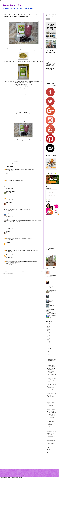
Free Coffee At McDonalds (51, 361)
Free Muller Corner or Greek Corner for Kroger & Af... (51, 419)
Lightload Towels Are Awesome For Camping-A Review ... (51, 360)
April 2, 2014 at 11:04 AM (9, 176)
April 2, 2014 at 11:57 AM (9, 188)
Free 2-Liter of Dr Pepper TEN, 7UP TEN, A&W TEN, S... (51, 385)
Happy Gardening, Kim (9, 191)
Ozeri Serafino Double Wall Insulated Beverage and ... (51, 396)
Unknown (7, 196)
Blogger (23, 475)
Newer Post (5, 271)
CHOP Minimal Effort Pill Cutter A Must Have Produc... (51, 415)
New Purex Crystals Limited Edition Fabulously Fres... (51, 391)
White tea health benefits (12, 263)
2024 (47, 326)
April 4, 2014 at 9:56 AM (9, 251)
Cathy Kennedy (8, 219)
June (48, 351)
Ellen (7, 213)
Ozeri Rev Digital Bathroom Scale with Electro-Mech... (51, 417)
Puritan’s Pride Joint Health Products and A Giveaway (51, 438)
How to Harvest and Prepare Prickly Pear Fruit (52, 296)
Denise (7, 173)
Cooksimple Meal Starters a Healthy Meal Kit (51, 372)
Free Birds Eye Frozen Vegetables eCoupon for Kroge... (51, 366)
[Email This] (14, 161)
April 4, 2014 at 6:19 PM (9, 257)
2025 (47, 324)
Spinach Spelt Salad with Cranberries (50, 444)
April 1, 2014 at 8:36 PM (9, 170)
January (49, 447)
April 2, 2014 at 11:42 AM (9, 181)
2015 (47, 339)
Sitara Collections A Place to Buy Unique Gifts (51, 426)
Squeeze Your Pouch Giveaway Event (51, 381)
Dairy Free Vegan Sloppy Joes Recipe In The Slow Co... (51, 394)
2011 (47, 452)
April (48, 354)
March (49, 355)
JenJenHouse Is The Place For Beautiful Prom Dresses (51, 407)
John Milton (8, 260)
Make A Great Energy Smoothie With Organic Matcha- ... (51, 379)
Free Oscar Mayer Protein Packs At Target (50, 434)
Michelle (7, 184)
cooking (7, 163)
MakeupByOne (8, 231)
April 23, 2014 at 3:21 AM (9, 264)
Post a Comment (7, 266)
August (49, 348)
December (49, 342)
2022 (47, 329)
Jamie (7, 167)
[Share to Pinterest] (17, 161)
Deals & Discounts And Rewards (50, 249)
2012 (47, 450)
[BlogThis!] (15, 161)
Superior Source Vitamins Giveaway (50, 400)
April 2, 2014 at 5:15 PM (9, 210)
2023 (47, 327)
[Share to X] (16, 161)
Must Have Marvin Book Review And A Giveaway (51, 387)
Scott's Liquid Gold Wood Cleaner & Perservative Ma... (51, 376)
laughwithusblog (8, 202)
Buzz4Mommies (8, 236)
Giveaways (14, 10)
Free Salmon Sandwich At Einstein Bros (51, 424)
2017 (47, 336)
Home (23, 271)
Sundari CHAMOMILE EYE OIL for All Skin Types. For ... (51, 412)
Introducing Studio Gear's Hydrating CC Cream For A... (51, 363)
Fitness (23, 10)
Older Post (42, 271)
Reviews (14, 163)
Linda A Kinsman (8, 249)
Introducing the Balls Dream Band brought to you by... (51, 410)
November (49, 343)
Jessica (7, 225)
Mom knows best (4, 505)
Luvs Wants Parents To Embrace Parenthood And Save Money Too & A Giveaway (52, 316)
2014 (47, 341)
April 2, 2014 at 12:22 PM (9, 193)
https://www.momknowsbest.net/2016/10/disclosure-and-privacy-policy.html (13, 472)
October (49, 345)
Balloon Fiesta (29, 10)
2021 (47, 330)
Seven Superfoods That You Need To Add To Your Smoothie (52, 282)
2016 (47, 338)
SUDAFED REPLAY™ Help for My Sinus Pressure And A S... (51, 369)
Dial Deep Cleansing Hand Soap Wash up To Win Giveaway (51, 441)
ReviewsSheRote (8, 179)
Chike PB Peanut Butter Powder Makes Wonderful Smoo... (51, 398)
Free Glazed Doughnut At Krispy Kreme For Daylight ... (51, 429)
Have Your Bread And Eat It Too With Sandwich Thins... (51, 436)
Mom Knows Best (13, 5)
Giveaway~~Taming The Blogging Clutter (52, 305)
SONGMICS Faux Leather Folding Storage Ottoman (52, 300)
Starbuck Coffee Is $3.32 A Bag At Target (51, 432)
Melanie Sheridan (8, 254)
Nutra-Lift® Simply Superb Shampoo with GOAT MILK (51, 374)
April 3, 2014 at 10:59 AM (9, 228)
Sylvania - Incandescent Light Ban (51, 403)
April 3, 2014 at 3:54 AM (9, 216)
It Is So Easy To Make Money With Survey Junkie (52, 286)
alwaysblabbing (8, 208)
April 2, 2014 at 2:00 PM (9, 199)
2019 (47, 333)
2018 (47, 335)
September (49, 346)
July (48, 349)
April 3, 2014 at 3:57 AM (9, 222)
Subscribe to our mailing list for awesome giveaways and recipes (51, 14)
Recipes (19, 10)
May (48, 352)
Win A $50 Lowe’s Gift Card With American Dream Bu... (51, 389)
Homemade (28, 113)
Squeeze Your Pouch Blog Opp (51, 382)
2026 (47, 323)
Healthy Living (7, 10)
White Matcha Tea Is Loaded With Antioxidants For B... (51, 357)
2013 (47, 449)
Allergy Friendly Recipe (38, 10)
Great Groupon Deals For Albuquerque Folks (50, 405)
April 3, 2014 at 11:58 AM (9, 233)
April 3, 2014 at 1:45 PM (9, 239)
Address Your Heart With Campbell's (50, 422)
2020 (47, 332)
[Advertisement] (23, 102)
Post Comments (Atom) (9, 273)
